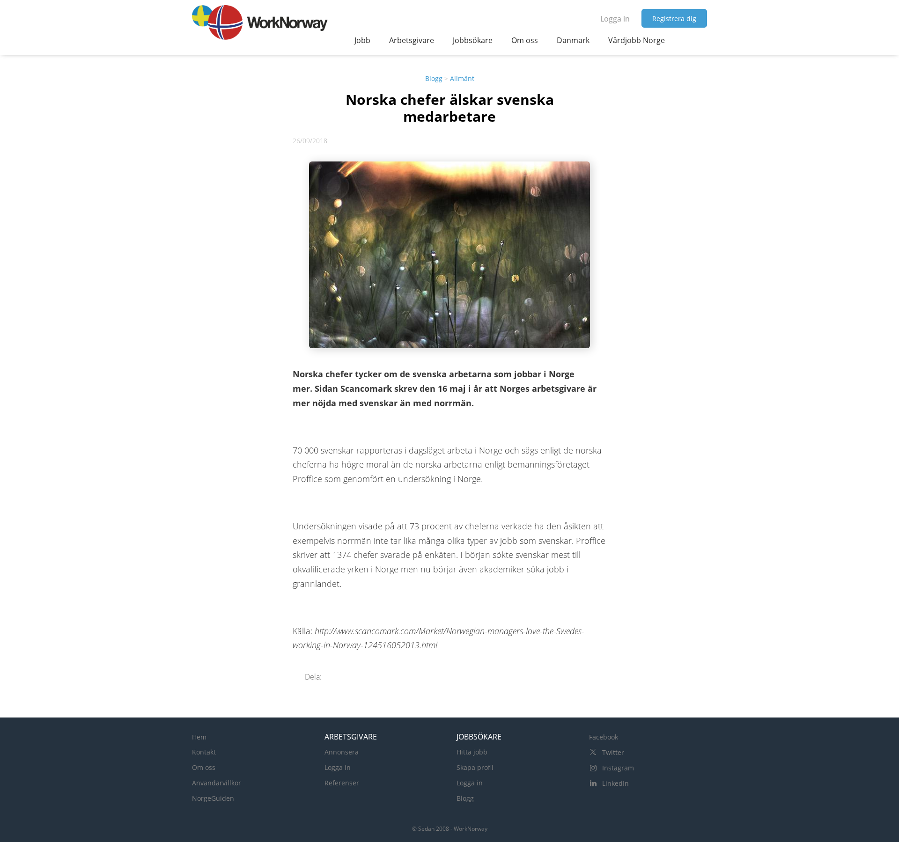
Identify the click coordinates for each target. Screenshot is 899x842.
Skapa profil (475, 767)
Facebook (603, 736)
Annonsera (341, 751)
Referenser (341, 782)
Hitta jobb (472, 751)
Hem (199, 736)
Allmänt (462, 78)
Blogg (433, 78)
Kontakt (204, 751)
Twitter (613, 752)
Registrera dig (674, 18)
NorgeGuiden (213, 798)
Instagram (618, 767)
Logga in (615, 19)
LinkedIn (615, 783)
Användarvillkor (216, 782)
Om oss (203, 767)
